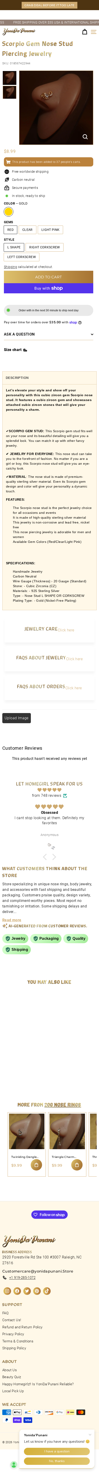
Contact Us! (11, 1320)
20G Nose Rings (63, 1104)
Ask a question (19, 334)
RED (10, 230)
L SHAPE (13, 247)
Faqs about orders (41, 686)
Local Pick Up (13, 1391)
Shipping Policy (14, 1348)
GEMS (8, 222)
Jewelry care (41, 628)
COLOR (15, 203)
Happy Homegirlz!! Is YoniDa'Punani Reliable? (38, 1384)
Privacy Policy (13, 1334)
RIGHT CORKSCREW (44, 247)
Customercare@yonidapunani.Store (37, 1271)
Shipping (10, 267)
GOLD (8, 211)
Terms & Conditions (17, 1341)
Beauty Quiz (11, 1377)
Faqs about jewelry (41, 657)
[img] (49, 790)
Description (17, 378)
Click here (66, 630)
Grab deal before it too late (49, 5)
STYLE (9, 239)
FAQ (5, 1313)
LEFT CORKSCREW (21, 257)
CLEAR (27, 230)
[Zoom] (85, 136)
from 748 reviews (46, 795)
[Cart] (85, 32)
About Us (9, 1370)
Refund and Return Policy (22, 1327)
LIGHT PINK (50, 230)
